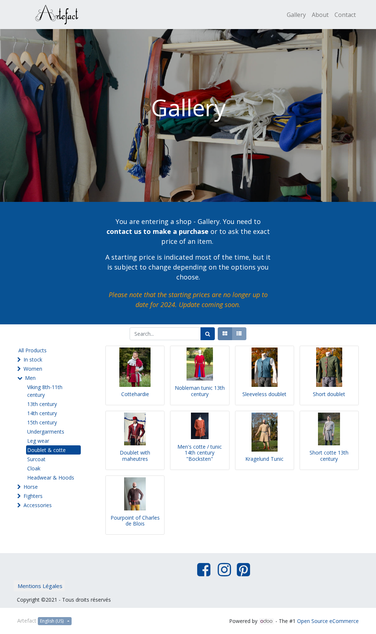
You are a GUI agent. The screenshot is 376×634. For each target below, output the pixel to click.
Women (33, 368)
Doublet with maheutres (135, 455)
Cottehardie (135, 394)
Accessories (38, 505)
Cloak (33, 468)
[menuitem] (296, 14)
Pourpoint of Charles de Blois (135, 520)
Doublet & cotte (46, 449)
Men (30, 377)
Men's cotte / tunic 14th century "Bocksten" (199, 453)
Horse (31, 486)
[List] (239, 333)
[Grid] (225, 333)
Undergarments (45, 431)
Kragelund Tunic (264, 458)
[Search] (207, 333)
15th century (42, 422)
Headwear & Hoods (50, 477)
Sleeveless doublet (264, 394)
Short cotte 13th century (329, 455)
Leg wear (38, 440)
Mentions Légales (40, 586)
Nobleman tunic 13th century (200, 391)
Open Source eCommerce (328, 620)
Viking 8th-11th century (44, 391)
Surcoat (36, 459)
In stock (33, 359)
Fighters (33, 495)
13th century (42, 403)
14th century (42, 413)
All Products (32, 350)
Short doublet (329, 394)
